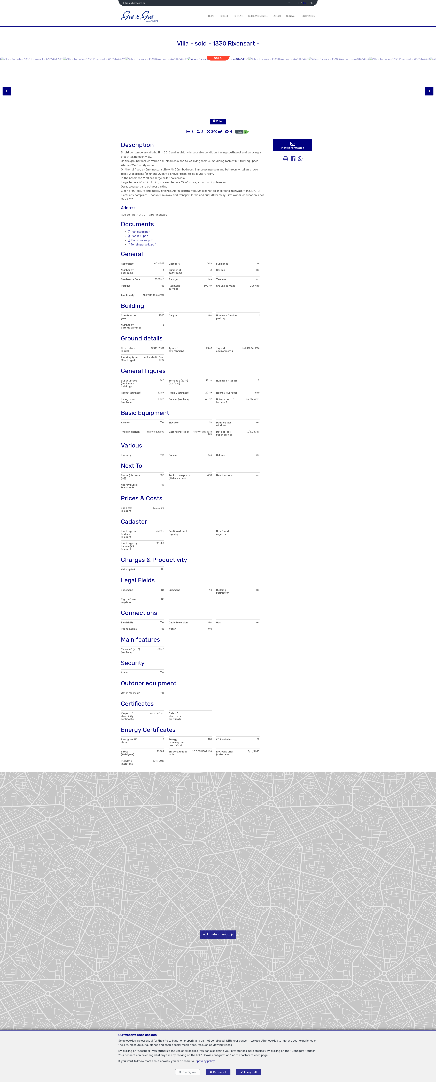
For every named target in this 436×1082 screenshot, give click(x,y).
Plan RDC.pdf (139, 236)
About (277, 16)
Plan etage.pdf (140, 231)
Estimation (308, 16)
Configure (189, 1072)
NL (311, 3)
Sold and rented (258, 16)
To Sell (224, 16)
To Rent (238, 16)
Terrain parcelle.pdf (143, 244)
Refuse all (219, 1072)
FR (298, 3)
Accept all (250, 1072)
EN (304, 3)
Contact (291, 16)
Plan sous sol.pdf (141, 240)
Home (211, 16)
